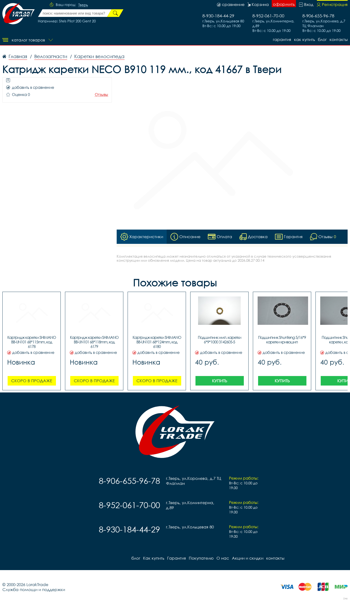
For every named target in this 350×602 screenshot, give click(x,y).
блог (322, 39)
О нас (222, 558)
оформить (284, 4)
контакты (339, 39)
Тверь (83, 5)
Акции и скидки (247, 558)
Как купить (304, 39)
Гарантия (282, 39)
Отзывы (101, 95)
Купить (219, 380)
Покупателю (201, 558)
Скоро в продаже (31, 380)
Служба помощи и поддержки (33, 589)
